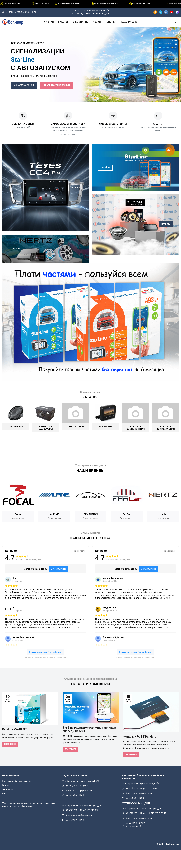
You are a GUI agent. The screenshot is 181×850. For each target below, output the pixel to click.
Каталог (63, 21)
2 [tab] (90, 96)
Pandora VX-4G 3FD (15, 729)
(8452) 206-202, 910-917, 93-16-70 (21, 12)
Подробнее (10, 744)
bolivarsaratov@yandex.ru (79, 790)
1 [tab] (87, 96)
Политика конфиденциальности (17, 781)
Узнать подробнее (105, 73)
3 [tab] (94, 96)
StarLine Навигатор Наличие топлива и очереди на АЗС (89, 729)
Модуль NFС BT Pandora (139, 737)
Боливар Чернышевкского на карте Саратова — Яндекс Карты (45, 657)
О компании (81, 21)
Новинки (110, 21)
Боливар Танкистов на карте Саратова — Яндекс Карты (135, 657)
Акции (97, 21)
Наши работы (129, 21)
